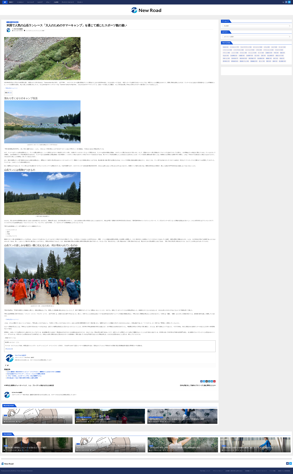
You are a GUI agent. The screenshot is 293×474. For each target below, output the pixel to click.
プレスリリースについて (68, 2)
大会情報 (56, 2)
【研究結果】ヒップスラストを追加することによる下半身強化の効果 (176, 419)
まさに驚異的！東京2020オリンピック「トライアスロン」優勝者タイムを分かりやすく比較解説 (34, 371)
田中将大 (226, 61)
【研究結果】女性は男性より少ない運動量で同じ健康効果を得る (174, 447)
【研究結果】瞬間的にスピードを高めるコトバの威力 (25, 447)
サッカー (282, 47)
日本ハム (226, 58)
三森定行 (269, 52)
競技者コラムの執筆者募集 (284, 470)
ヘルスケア (40, 2)
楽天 (275, 58)
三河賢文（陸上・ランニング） (85, 417)
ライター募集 (272, 470)
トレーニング (30, 2)
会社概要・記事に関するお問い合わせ (234, 470)
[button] (283, 2)
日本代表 (235, 58)
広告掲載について (249, 470)
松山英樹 (261, 58)
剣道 (282, 52)
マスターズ (279, 50)
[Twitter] (8, 365)
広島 (263, 55)
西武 (268, 61)
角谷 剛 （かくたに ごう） (168, 421)
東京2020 (243, 58)
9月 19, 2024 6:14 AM (228, 450)
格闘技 (269, 58)
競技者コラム (244, 61)
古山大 (226, 55)
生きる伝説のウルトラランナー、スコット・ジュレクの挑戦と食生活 (26, 374)
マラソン (226, 52)
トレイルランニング (30, 30)
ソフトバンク (227, 50)
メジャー (235, 52)
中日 (276, 52)
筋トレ (262, 61)
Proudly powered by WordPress (8, 470)
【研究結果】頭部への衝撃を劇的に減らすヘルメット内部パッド (247, 447)
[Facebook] (5, 365)
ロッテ (261, 52)
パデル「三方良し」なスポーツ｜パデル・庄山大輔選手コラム (24, 376)
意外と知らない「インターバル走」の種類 (93, 419)
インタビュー (20, 2)
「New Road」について (204, 470)
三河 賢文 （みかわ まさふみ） (97, 421)
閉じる (9, 92)
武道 (282, 58)
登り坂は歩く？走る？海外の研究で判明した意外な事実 (22, 378)
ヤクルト (243, 52)
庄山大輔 (270, 55)
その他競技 (12, 22)
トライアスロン (239, 50)
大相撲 (241, 55)
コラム (48, 2)
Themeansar (30, 470)
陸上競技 (282, 61)
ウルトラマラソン (246, 47)
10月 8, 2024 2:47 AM (83, 450)
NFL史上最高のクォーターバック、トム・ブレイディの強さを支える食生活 (29, 385)
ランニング (39, 30)
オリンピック (257, 47)
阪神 (275, 61)
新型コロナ (279, 55)
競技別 (11, 2)
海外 (43, 30)
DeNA (225, 47)
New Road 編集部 (18, 29)
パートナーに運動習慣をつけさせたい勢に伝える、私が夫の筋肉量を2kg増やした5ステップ (37, 418)
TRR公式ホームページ (11, 88)
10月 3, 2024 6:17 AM (156, 450)
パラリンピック (268, 50)
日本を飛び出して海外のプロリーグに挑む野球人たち (197, 385)
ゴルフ (274, 47)
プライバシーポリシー (218, 470)
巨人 (257, 55)
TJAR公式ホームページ (12, 319)
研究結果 (234, 61)
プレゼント (80, 2)
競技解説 (254, 61)
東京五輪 (252, 58)
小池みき (19, 421)
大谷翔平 (249, 55)
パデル (259, 50)
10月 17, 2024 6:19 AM (10, 450)
